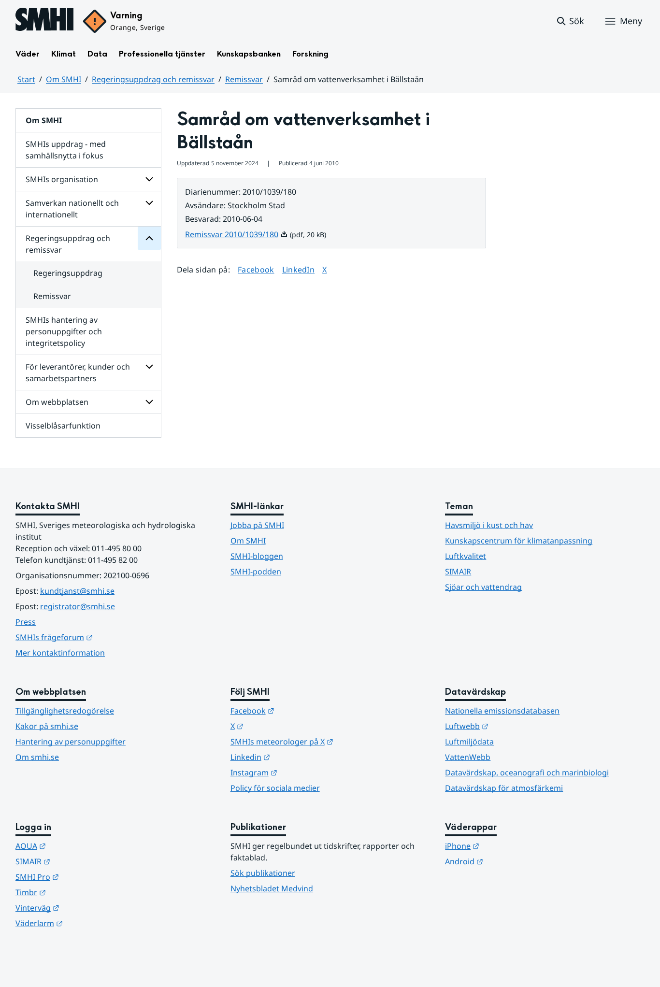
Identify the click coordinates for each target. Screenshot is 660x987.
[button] (569, 21)
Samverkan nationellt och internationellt (72, 209)
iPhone (509, 845)
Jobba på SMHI (257, 525)
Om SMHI (63, 79)
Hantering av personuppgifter (70, 741)
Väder (27, 53)
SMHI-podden (255, 571)
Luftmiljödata (469, 741)
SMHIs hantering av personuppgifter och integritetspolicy (64, 331)
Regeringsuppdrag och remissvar (153, 79)
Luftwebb (514, 725)
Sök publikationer (262, 873)
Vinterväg (84, 907)
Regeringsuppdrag (67, 273)
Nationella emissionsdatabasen (502, 710)
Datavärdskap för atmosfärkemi (504, 788)
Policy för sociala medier (275, 788)
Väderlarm (86, 923)
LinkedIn (298, 269)
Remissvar (244, 79)
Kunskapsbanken (249, 53)
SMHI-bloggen (256, 556)
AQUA (78, 845)
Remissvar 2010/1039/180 (236, 234)
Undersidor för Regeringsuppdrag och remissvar (149, 238)
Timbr (78, 892)
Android (511, 861)
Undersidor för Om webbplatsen (149, 402)
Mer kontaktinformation (60, 652)
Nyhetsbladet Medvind (271, 888)
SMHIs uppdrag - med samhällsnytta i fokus (66, 150)
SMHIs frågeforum (101, 637)
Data (97, 53)
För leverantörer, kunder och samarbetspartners (78, 372)
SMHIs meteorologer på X (329, 741)
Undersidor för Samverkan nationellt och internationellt (149, 203)
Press (25, 621)
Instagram (301, 772)
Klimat (63, 53)
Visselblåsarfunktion (63, 425)
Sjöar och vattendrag (483, 587)
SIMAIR (458, 571)
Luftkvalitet (465, 556)
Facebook (256, 269)
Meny (631, 21)
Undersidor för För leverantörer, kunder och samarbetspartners (149, 366)
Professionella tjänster (162, 53)
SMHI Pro (84, 876)
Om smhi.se (37, 757)
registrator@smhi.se (77, 606)
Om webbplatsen (57, 402)
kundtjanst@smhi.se (77, 591)
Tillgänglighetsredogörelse (64, 710)
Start (26, 79)
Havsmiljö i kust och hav (489, 525)
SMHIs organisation (62, 179)
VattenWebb (467, 757)
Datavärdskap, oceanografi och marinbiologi (527, 772)
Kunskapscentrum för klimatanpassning (518, 540)
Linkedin (297, 756)
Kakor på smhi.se (46, 726)
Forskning (310, 53)
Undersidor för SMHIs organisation (149, 179)
